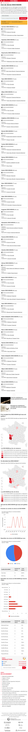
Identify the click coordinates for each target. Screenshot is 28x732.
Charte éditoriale (16, 713)
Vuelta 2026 (4, 686)
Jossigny (9, 126)
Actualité (5, 661)
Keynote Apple (5, 684)
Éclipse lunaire (5, 679)
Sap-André (10, 351)
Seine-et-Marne (14, 123)
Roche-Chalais (11, 48)
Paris (8, 166)
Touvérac (9, 325)
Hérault (13, 87)
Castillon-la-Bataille (11, 162)
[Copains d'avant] (7, 728)
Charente (13, 58)
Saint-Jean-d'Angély (11, 71)
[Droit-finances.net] (20, 725)
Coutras (8, 188)
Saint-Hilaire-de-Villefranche (13, 268)
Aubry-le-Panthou (11, 348)
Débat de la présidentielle (7, 676)
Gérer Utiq (12, 715)
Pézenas (9, 87)
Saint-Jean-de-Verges (12, 245)
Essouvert (9, 97)
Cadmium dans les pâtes (7, 688)
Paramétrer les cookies (5, 715)
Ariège (18, 245)
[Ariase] (7, 730)
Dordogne (17, 48)
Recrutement (14, 714)
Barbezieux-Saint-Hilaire (12, 61)
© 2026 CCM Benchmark (14, 716)
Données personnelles (21, 714)
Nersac (8, 390)
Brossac (9, 58)
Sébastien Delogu (6, 683)
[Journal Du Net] (7, 725)
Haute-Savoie (14, 273)
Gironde (13, 32)
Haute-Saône (20, 35)
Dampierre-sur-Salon (12, 35)
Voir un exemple (22, 661)
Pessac (8, 139)
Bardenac (9, 387)
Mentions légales (18, 715)
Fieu (9, 45)
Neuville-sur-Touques (11, 338)
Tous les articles (6, 714)
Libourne (9, 32)
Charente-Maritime (20, 71)
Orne (18, 338)
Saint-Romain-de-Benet (12, 228)
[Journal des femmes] (7, 722)
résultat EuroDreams (6, 689)
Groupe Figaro (24, 715)
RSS (10, 714)
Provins (9, 123)
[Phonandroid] (20, 730)
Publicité (21, 713)
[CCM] (20, 722)
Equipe (11, 713)
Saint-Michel (9, 377)
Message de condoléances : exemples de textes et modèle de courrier (18, 407)
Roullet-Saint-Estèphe (12, 136)
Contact (24, 713)
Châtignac (9, 296)
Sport (4, 663)
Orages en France (6, 678)
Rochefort (9, 74)
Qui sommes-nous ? (5, 713)
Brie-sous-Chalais (10, 374)
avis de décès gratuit (16, 21)
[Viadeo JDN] (20, 728)
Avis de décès (6, 3)
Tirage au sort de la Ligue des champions (11, 681)
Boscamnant (10, 312)
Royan (9, 232)
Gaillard (9, 273)
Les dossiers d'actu (7, 665)
